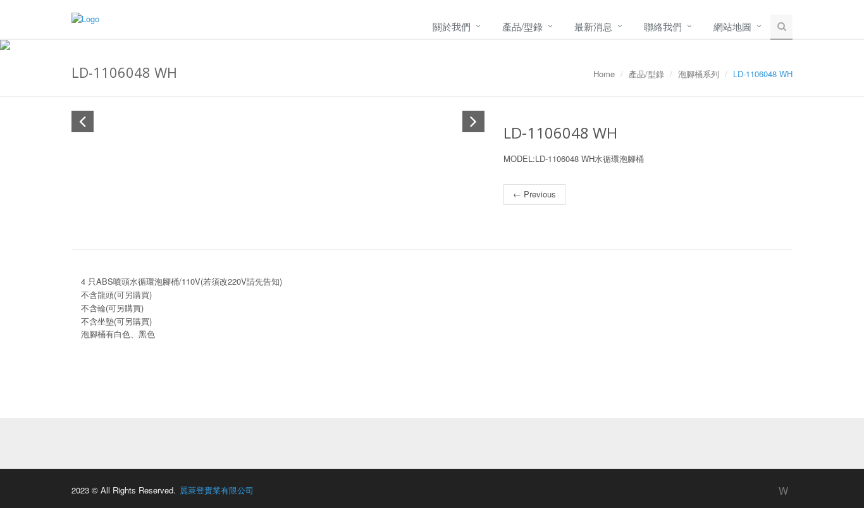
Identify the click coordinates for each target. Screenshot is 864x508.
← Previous (534, 194)
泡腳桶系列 (698, 74)
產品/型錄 (522, 26)
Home (604, 74)
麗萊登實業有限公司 (217, 490)
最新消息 (593, 26)
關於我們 (452, 26)
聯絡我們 (663, 26)
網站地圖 (732, 26)
